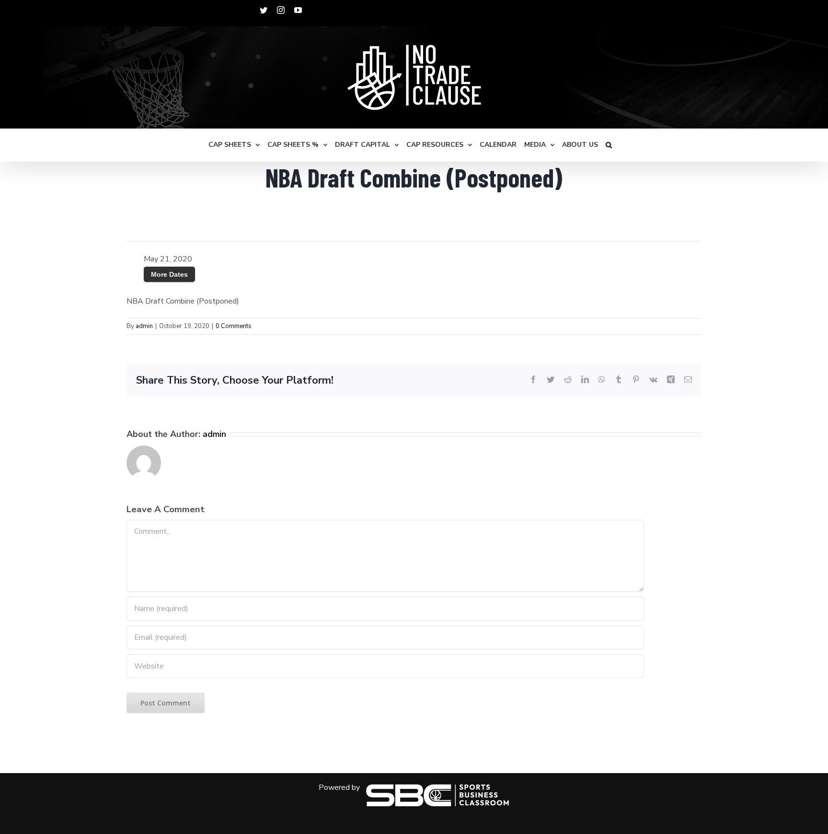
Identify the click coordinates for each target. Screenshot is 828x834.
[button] (609, 145)
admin (144, 326)
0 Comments (234, 326)
